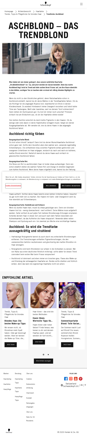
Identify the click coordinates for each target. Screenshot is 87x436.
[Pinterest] (80, 379)
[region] (43, 182)
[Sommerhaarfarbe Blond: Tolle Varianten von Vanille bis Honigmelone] (72, 316)
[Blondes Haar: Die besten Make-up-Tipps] (15, 316)
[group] (43, 320)
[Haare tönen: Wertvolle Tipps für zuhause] (43, 316)
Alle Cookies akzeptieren (71, 186)
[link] (85, 385)
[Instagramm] (71, 379)
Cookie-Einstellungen (13, 186)
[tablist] (43, 355)
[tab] (43, 354)
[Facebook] (66, 379)
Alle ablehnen (51, 186)
